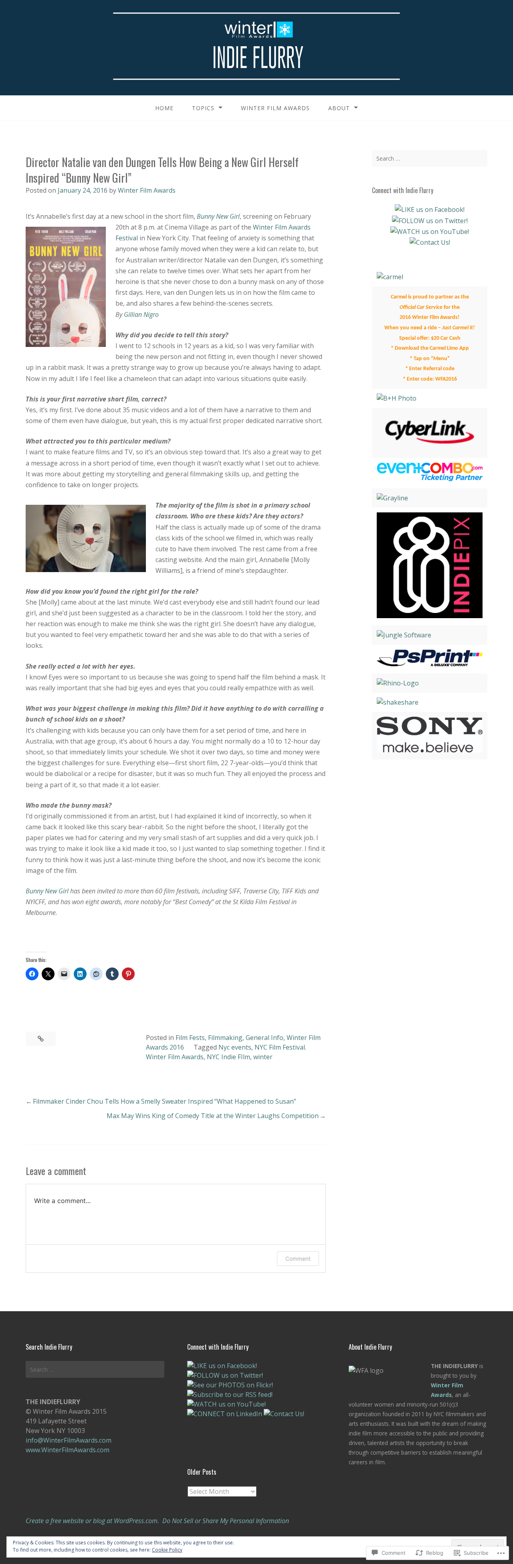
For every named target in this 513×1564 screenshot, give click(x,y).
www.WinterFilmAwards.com (67, 1449)
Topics (203, 108)
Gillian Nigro (141, 314)
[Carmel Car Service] (390, 276)
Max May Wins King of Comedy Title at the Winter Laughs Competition (213, 1115)
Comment (298, 1258)
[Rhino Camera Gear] (398, 683)
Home (164, 108)
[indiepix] (430, 615)
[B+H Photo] (396, 398)
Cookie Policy (167, 1549)
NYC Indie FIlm (228, 1056)
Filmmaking (225, 1037)
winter (263, 1056)
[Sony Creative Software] (430, 750)
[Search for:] (429, 158)
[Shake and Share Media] (397, 702)
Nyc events (234, 1047)
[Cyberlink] (430, 448)
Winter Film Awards (275, 108)
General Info (264, 1037)
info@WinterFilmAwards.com (68, 1440)
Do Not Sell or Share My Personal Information (225, 1520)
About (339, 108)
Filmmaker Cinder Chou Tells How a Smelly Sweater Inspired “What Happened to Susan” (164, 1101)
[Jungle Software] (404, 635)
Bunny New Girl (218, 216)
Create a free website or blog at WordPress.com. (92, 1520)
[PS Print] (430, 663)
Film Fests (190, 1037)
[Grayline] (392, 498)
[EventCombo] (430, 478)
